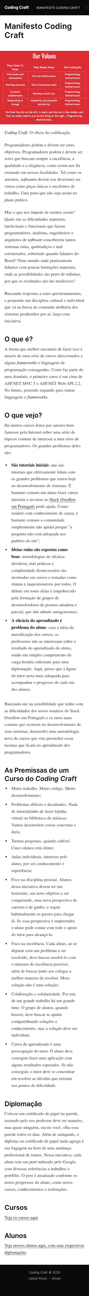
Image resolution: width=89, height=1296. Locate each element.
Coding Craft (17, 7)
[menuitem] (58, 7)
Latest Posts (37, 1278)
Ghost (56, 1278)
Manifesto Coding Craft (58, 8)
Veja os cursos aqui (21, 1217)
